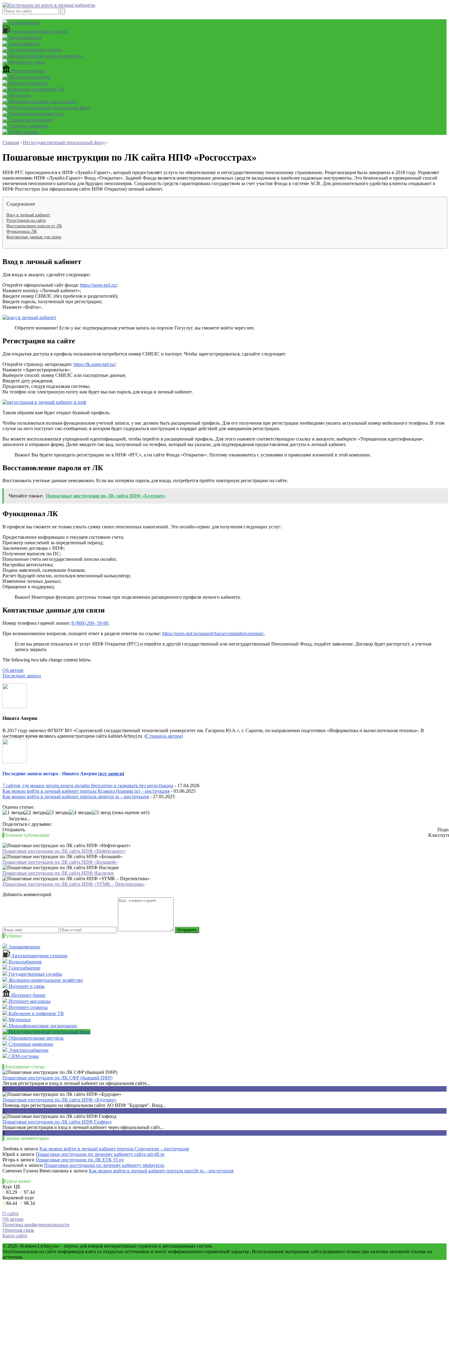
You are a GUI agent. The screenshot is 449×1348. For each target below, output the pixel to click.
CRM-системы (23, 132)
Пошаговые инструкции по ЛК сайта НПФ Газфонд (56, 1121)
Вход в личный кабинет (28, 215)
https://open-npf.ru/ (98, 285)
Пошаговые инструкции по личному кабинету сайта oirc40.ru (100, 1154)
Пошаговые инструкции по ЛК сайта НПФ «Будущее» (59, 1099)
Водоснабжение (24, 37)
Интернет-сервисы (27, 83)
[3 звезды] (57, 812)
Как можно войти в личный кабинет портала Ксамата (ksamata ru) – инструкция (86, 791)
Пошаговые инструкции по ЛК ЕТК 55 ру (80, 1159)
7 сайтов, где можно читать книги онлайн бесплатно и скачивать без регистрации (87, 785)
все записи (111, 773)
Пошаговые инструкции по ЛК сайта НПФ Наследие (58, 873)
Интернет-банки (28, 70)
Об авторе (13, 670)
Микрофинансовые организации (42, 101)
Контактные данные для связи (33, 237)
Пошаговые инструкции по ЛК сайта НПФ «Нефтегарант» (64, 851)
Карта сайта (14, 1235)
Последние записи (21, 675)
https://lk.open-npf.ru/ (94, 364)
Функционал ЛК (21, 231)
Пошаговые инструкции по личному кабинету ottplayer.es (104, 1165)
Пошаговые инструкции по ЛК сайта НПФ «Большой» (60, 862)
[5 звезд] (101, 812)
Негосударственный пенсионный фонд (48, 107)
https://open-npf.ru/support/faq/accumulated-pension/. (213, 633)
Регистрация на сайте (26, 220)
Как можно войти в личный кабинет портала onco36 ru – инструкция (161, 1170)
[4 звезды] (80, 812)
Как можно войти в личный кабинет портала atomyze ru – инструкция (75, 796)
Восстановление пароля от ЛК (34, 226)
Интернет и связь (26, 62)
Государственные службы (34, 49)
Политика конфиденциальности (35, 1224)
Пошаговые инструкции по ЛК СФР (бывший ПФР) (57, 1077)
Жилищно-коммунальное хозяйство (45, 55)
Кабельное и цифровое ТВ (35, 89)
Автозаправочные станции (39, 31)
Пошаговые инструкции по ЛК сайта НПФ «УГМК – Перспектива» (73, 884)
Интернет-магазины (28, 77)
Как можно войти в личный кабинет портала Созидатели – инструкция (114, 1148)
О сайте (10, 1213)
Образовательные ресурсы (35, 113)
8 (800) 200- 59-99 (89, 623)
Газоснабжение (23, 43)
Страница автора (163, 736)
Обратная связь (18, 1230)
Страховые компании (30, 119)
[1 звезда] (13, 812)
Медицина (19, 95)
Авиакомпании (23, 22)
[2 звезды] (35, 812)
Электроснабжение (28, 125)
